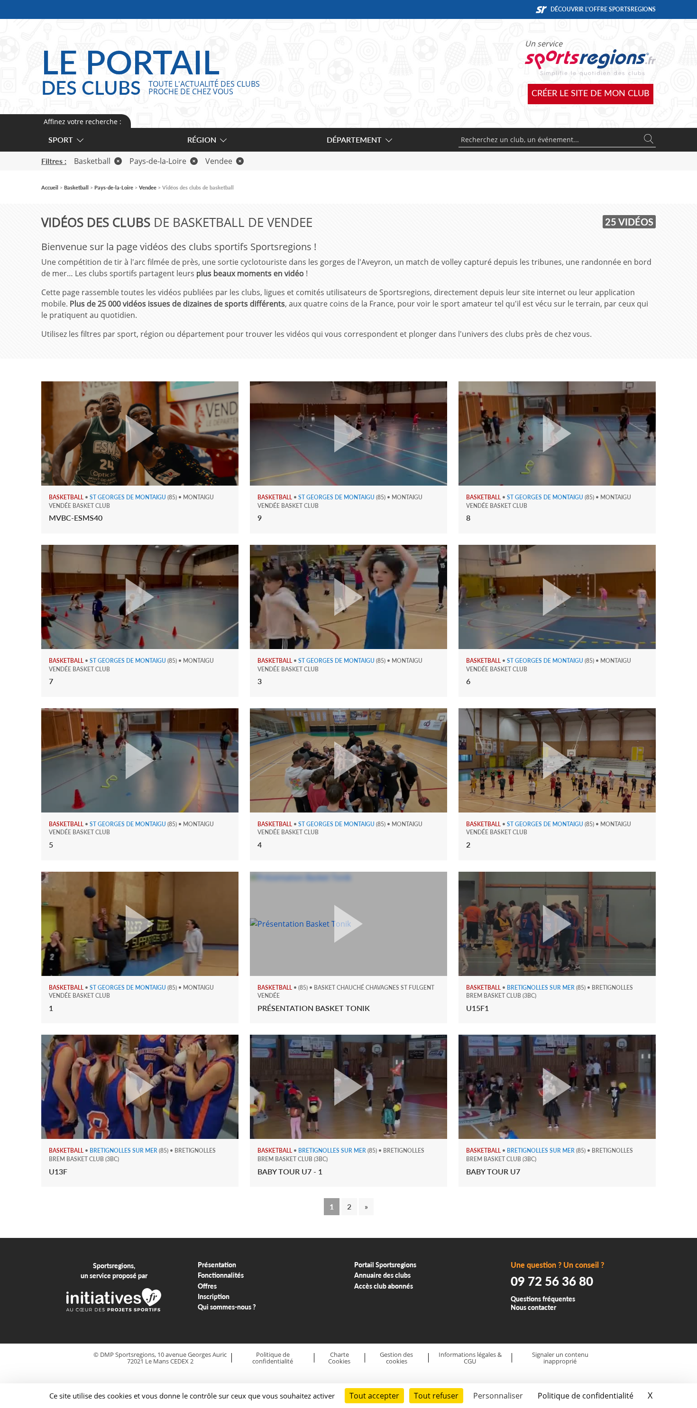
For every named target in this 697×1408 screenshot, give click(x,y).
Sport (60, 139)
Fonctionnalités (221, 1275)
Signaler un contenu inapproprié (560, 1358)
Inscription (213, 1296)
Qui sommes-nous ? (227, 1307)
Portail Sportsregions (385, 1265)
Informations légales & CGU (470, 1358)
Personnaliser (498, 1395)
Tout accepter (374, 1395)
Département (354, 139)
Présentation (217, 1265)
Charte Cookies (339, 1358)
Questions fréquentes (543, 1299)
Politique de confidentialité (272, 1358)
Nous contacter (533, 1307)
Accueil (49, 187)
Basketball (92, 161)
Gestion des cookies (396, 1358)
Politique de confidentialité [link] (585, 1395)
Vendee (218, 161)
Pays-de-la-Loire (157, 161)
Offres (207, 1286)
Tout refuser (436, 1395)
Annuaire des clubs (382, 1275)
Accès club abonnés (383, 1286)
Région (201, 139)
